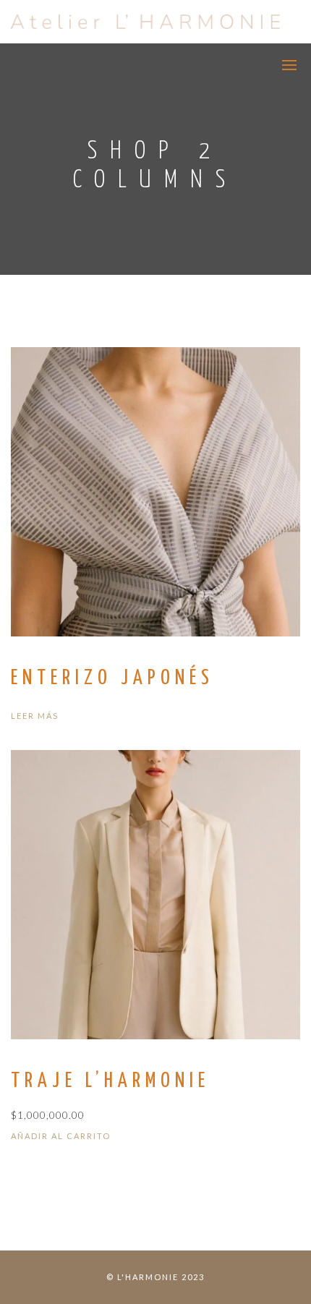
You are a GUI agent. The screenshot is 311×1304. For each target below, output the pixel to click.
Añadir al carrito (61, 1136)
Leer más (35, 715)
